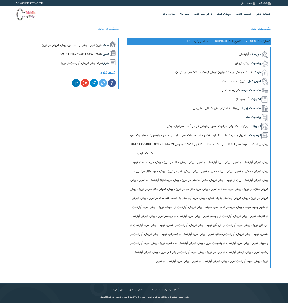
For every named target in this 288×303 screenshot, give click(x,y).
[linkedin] (76, 83)
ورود (249, 3)
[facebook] (112, 83)
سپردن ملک (224, 14)
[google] (85, 83)
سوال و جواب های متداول (134, 290)
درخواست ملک (203, 14)
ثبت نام (263, 3)
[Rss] (242, 3)
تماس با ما (169, 14)
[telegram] (94, 83)
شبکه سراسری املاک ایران (165, 290)
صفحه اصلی (261, 13)
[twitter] (103, 83)
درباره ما (112, 290)
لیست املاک (243, 14)
